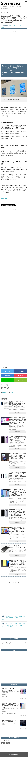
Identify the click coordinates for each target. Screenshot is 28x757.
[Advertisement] (14, 47)
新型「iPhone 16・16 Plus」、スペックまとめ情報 (10, 689)
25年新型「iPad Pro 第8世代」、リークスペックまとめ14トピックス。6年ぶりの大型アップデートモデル (10, 705)
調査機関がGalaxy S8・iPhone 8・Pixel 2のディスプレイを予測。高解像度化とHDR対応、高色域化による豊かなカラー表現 (17, 512)
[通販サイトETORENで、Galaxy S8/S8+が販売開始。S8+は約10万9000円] (5, 405)
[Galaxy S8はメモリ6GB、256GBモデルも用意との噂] (5, 549)
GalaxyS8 (5, 392)
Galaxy (3, 27)
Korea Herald (4, 198)
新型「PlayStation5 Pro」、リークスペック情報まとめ (10, 721)
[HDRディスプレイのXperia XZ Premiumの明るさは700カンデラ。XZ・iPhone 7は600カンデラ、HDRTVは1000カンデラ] (5, 421)
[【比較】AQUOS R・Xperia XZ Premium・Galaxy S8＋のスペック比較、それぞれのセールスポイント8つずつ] (5, 475)
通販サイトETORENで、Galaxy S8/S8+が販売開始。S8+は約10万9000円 (17, 403)
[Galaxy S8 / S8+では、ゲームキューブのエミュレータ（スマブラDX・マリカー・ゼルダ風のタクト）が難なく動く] (5, 530)
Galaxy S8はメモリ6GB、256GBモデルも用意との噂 (17, 546)
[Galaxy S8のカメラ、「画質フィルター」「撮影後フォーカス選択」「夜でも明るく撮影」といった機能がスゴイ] (5, 457)
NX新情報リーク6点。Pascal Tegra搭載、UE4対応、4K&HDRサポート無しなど (14, 617)
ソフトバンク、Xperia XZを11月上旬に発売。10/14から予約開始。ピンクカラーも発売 (13, 625)
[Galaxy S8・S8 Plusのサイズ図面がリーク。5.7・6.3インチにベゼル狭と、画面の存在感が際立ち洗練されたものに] (5, 563)
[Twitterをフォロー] (2, 388)
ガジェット (12, 25)
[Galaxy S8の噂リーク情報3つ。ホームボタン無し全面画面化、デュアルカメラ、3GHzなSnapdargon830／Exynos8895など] (7, 375)
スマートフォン (19, 25)
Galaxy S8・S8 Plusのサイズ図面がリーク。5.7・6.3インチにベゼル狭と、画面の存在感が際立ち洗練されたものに (17, 563)
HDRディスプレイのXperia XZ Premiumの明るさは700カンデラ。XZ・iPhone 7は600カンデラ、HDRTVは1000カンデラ (17, 420)
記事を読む (17, 412)
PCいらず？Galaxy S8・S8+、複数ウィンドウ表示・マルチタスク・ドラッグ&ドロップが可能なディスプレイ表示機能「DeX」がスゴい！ (17, 493)
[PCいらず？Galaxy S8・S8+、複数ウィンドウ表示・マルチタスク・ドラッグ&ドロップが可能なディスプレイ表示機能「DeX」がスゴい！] (5, 493)
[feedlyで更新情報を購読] (5, 388)
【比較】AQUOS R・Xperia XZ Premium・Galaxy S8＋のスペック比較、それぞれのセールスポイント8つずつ (17, 474)
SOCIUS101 (15, 754)
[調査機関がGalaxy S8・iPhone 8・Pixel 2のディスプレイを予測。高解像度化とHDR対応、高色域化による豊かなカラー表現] (5, 513)
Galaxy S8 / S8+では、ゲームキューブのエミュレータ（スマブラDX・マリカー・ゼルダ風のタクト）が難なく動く (17, 530)
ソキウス (13, 392)
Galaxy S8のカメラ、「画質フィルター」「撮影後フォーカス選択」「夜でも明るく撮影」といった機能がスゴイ (17, 456)
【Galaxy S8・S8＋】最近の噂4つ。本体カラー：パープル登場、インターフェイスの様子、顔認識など (17, 439)
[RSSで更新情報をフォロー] (8, 388)
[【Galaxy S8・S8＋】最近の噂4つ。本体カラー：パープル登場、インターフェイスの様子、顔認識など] (5, 440)
